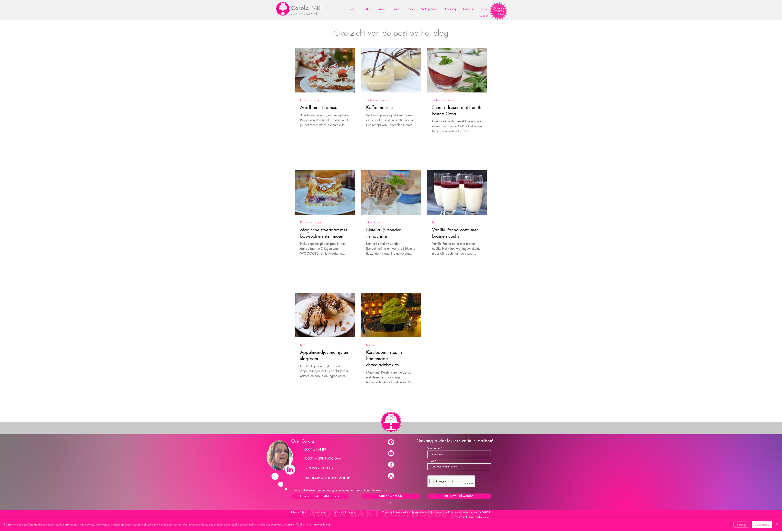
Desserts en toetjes (310, 100)
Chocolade (373, 222)
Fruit (434, 222)
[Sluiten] (777, 524)
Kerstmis (370, 344)
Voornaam (433, 448)
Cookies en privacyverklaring (313, 524)
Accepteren (762, 525)
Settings (741, 525)
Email (430, 461)
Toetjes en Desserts (377, 100)
